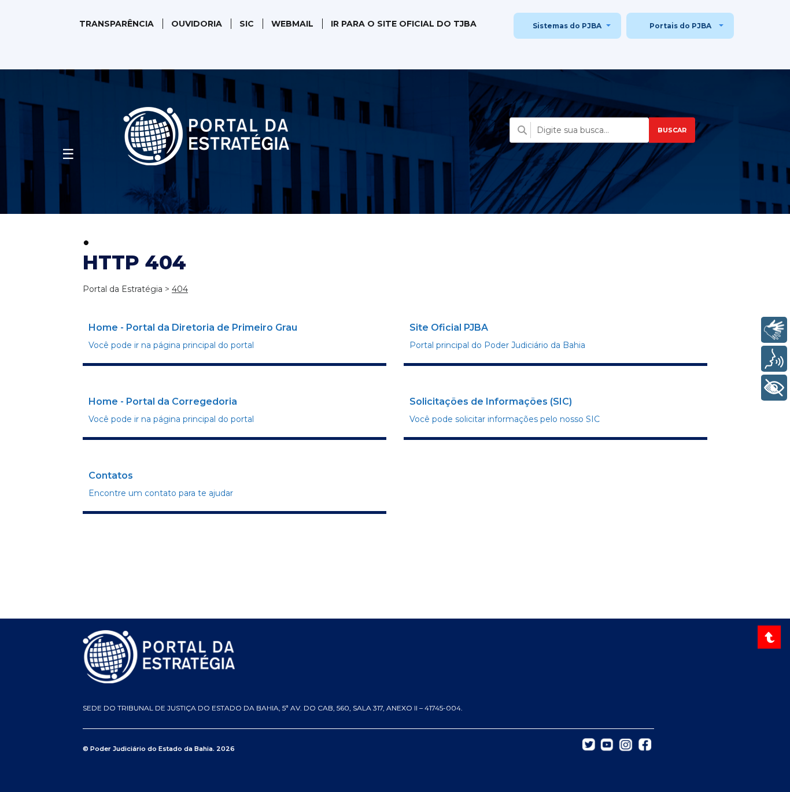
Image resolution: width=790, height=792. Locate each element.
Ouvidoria (196, 23)
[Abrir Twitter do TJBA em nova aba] (589, 744)
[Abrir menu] (68, 150)
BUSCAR (672, 130)
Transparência (116, 23)
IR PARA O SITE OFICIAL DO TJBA (404, 23)
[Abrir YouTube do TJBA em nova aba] (607, 744)
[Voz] (774, 359)
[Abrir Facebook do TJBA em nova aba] (645, 744)
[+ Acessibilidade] (774, 388)
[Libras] (774, 330)
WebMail (292, 23)
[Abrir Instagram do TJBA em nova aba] (625, 744)
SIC (246, 23)
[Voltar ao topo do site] (771, 637)
